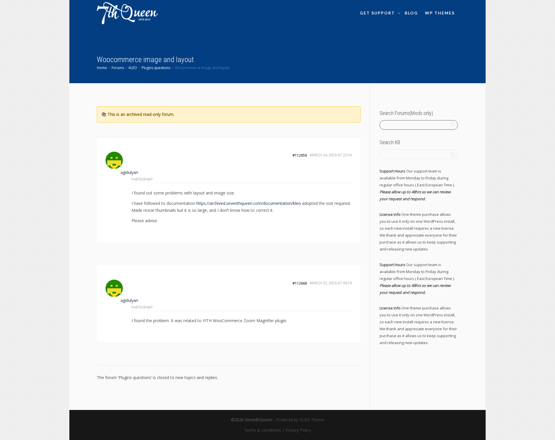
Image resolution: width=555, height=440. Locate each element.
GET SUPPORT (378, 12)
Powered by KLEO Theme (300, 419)
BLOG (411, 12)
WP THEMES (440, 12)
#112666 (300, 283)
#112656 (300, 155)
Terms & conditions (262, 430)
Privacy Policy (298, 430)
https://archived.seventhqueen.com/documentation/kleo (248, 203)
